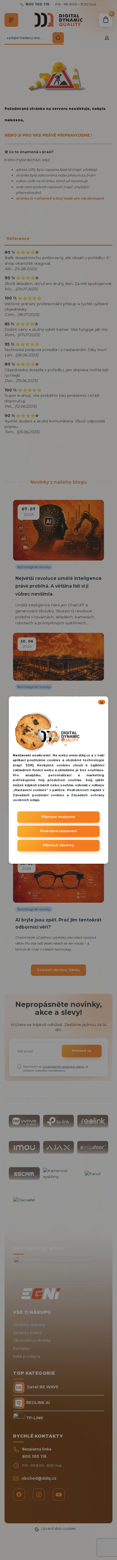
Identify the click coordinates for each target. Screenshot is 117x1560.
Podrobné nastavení (58, 831)
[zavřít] (101, 702)
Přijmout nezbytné (58, 817)
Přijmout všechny (58, 845)
